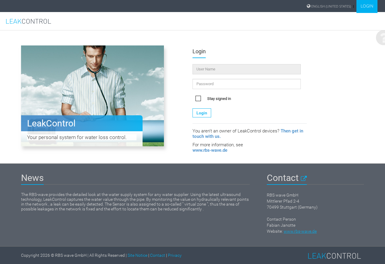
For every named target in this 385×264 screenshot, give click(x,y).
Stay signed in (219, 98)
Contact (284, 177)
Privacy (175, 255)
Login (201, 112)
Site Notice (137, 255)
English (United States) (331, 6)
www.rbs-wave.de (209, 150)
